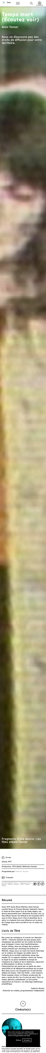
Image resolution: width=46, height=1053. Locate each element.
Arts (22, 884)
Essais (16, 884)
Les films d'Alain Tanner (10, 883)
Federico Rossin (21, 871)
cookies (10, 1034)
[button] (31, 3)
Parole (10, 884)
